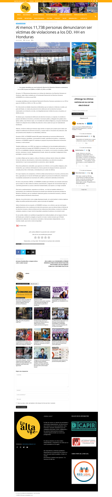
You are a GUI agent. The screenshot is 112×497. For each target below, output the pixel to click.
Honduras (30, 243)
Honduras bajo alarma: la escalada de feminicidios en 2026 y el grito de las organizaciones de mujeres (41, 323)
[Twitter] (94, 1)
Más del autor (34, 283)
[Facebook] (89, 1)
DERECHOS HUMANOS (48, 1)
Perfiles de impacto (80, 15)
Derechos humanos (65, 15)
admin (27, 273)
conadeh (24, 243)
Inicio (19, 15)
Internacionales (38, 15)
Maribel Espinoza (79, 150)
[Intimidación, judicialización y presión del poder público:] (60, 353)
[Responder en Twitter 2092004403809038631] (77, 143)
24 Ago (88, 173)
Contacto (83, 18)
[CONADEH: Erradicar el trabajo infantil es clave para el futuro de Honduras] (42, 334)
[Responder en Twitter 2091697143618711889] (77, 186)
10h (91, 136)
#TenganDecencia (91, 182)
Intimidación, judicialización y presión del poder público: (60, 360)
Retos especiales (51, 15)
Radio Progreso (39, 18)
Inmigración (73, 18)
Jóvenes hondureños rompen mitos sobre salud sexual (27, 262)
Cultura (49, 18)
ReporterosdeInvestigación (82, 136)
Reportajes (28, 18)
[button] (95, 16)
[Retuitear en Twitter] (80, 133)
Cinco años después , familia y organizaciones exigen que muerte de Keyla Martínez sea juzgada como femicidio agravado (24, 362)
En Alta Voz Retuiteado (86, 133)
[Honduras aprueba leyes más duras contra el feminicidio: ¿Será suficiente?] (60, 334)
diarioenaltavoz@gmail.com (29, 444)
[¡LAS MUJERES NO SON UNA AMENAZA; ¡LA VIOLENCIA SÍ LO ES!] (60, 292)
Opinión (19, 18)
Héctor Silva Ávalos (80, 173)
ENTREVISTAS (38, 1)
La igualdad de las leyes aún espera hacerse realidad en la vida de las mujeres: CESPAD (24, 343)
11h (87, 150)
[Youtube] (97, 1)
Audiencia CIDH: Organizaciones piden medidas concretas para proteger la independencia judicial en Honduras (42, 302)
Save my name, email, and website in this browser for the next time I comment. (36, 403)
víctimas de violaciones (39, 243)
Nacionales (27, 15)
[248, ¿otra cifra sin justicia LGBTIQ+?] (24, 313)
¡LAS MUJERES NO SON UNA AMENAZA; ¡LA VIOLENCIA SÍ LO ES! (60, 301)
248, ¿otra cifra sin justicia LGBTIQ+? (22, 321)
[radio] (35, 237)
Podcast (57, 18)
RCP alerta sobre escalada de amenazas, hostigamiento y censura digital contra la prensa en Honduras (23, 302)
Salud (64, 18)
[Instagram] (92, 1)
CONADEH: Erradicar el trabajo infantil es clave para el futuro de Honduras (42, 343)
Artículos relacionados (22, 283)
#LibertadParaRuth (80, 183)
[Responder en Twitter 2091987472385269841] (77, 166)
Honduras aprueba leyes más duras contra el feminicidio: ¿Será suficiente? (59, 343)
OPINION (31, 1)
